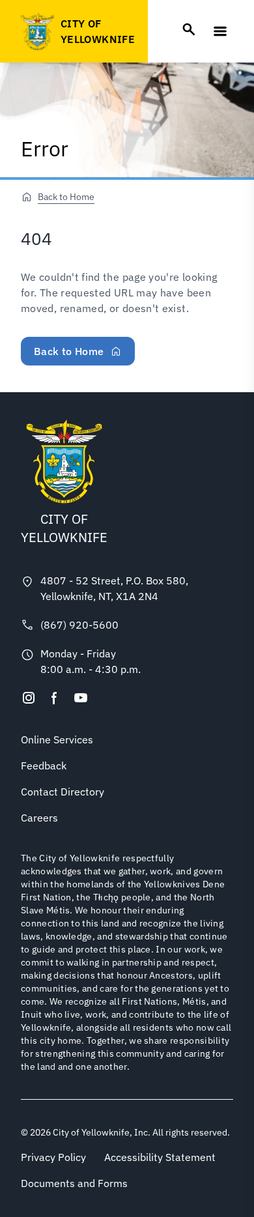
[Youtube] (81, 698)
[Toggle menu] (220, 31)
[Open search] (189, 29)
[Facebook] (55, 698)
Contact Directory (62, 791)
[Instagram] (28, 698)
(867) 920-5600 (79, 624)
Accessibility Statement (160, 1157)
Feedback (43, 765)
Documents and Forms (74, 1183)
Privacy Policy (53, 1157)
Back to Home (66, 197)
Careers (39, 817)
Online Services (57, 739)
